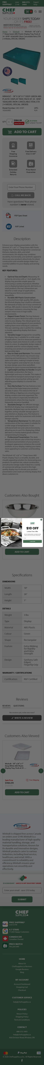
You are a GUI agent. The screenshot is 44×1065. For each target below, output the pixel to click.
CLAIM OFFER (32, 541)
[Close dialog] (41, 519)
